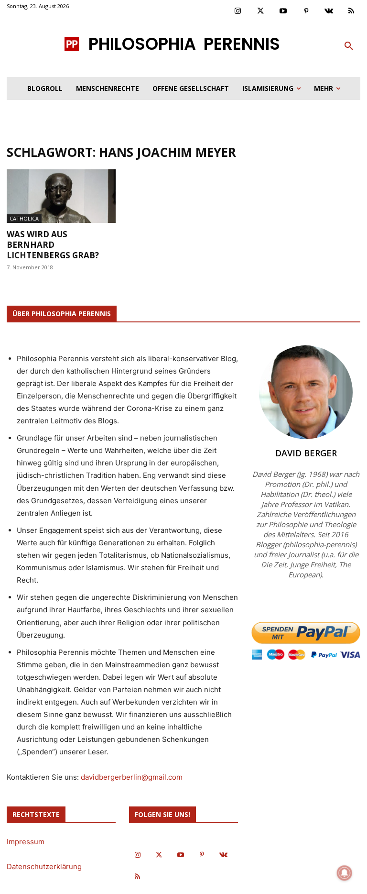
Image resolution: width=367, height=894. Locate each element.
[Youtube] (283, 11)
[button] (348, 46)
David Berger (306, 453)
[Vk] (329, 11)
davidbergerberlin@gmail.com (132, 777)
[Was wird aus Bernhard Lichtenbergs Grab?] (61, 196)
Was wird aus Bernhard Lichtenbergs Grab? (53, 245)
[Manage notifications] (344, 873)
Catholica (24, 218)
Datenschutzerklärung (44, 866)
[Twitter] (261, 11)
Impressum (25, 841)
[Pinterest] (306, 11)
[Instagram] (238, 11)
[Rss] (352, 11)
